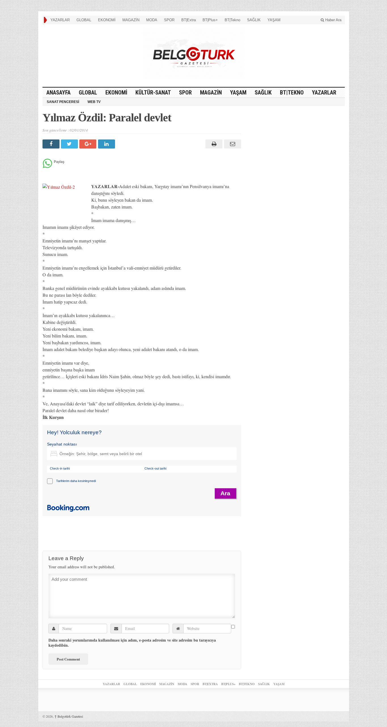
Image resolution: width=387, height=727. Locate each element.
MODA (151, 20)
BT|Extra (188, 20)
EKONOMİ (107, 20)
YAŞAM (273, 20)
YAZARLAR (60, 20)
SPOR (169, 20)
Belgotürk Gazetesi (68, 716)
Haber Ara (332, 20)
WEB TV (94, 102)
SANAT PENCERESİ (63, 102)
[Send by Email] (231, 144)
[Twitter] (70, 144)
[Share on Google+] (88, 144)
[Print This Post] (213, 144)
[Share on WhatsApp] (47, 166)
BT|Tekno (232, 20)
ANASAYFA (58, 92)
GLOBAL (83, 20)
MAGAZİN (130, 20)
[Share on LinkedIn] (107, 144)
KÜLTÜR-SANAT (153, 92)
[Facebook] (51, 144)
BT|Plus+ (210, 20)
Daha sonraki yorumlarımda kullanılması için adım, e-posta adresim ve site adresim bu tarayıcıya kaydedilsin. (132, 643)
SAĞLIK (254, 20)
